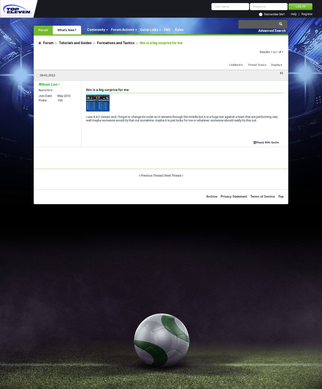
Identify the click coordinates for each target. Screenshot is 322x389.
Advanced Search (272, 31)
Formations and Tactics (116, 43)
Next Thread (173, 175)
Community (96, 30)
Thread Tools (256, 64)
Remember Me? (274, 14)
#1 (281, 73)
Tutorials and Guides (75, 43)
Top (281, 196)
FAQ (167, 30)
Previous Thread (152, 175)
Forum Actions (122, 30)
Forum (43, 30)
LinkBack (235, 64)
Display (275, 64)
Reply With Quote (268, 142)
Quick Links (149, 30)
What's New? (67, 30)
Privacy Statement (234, 196)
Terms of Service (262, 196)
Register (307, 14)
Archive (211, 196)
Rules (179, 30)
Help (294, 14)
